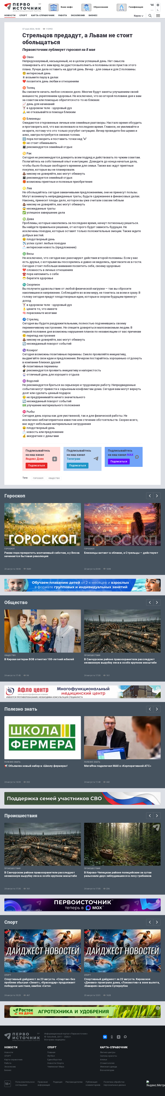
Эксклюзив (10, 1066)
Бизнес (7, 1070)
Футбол (51, 1056)
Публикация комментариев (93, 1083)
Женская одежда (108, 1066)
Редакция (57, 1082)
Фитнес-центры (107, 1052)
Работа (7, 1063)
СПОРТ (7, 1056)
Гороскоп (38, 478)
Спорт (11, 922)
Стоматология (107, 1063)
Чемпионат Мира (55, 1066)
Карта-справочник (13, 1059)
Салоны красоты (108, 1056)
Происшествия (20, 815)
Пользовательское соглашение (24, 1083)
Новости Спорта (55, 1063)
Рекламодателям (74, 1082)
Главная (51, 1052)
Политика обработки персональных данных (115, 1083)
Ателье (103, 1059)
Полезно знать (20, 709)
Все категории (107, 1070)
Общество (54, 478)
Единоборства (54, 1059)
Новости (10, 1047)
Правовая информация (44, 1083)
